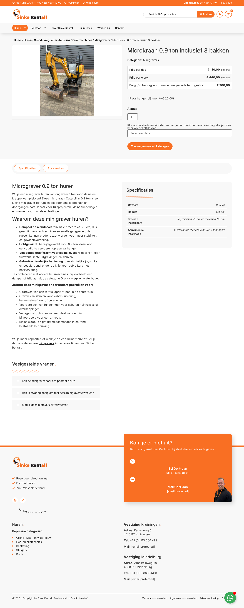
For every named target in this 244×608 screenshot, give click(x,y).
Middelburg (92, 2)
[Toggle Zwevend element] (230, 598)
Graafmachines (82, 40)
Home (17, 40)
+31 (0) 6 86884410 (143, 573)
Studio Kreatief (79, 598)
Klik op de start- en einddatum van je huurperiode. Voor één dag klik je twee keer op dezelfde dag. (179, 126)
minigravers (46, 343)
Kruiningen (73, 2)
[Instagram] (23, 500)
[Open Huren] (25, 28)
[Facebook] (15, 500)
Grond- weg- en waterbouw (52, 40)
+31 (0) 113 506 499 (221, 2)
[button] (56, 381)
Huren (28, 40)
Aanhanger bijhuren (153, 98)
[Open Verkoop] (45, 28)
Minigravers (102, 40)
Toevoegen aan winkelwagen (150, 146)
